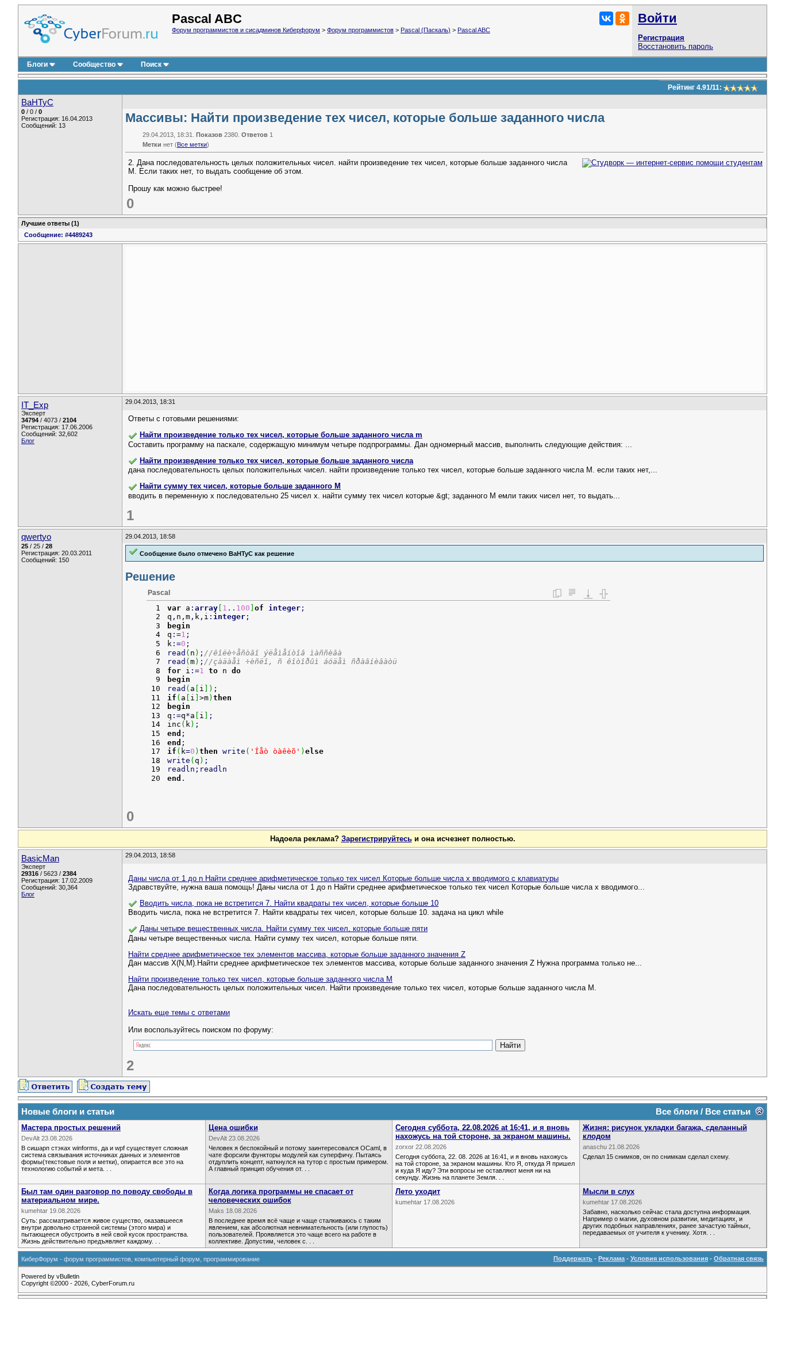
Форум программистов (360, 29)
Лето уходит (417, 1191)
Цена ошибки (233, 1127)
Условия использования (669, 1258)
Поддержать (572, 1258)
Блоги (37, 64)
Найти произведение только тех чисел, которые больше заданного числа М (260, 979)
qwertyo (36, 536)
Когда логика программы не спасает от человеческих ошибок (281, 1195)
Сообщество (94, 64)
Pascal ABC (473, 29)
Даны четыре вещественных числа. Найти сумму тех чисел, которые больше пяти (284, 928)
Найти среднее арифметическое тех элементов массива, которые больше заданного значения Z (296, 954)
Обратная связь (739, 1258)
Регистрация (661, 37)
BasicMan (40, 858)
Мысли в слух (608, 1191)
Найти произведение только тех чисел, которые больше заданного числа (276, 460)
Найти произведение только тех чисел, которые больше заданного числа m (281, 434)
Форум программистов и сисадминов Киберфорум (246, 29)
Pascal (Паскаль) (426, 29)
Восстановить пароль (675, 46)
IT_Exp (34, 405)
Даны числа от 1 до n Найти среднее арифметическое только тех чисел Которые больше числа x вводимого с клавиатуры (343, 878)
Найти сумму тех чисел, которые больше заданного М (240, 486)
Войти (657, 18)
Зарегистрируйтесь (376, 838)
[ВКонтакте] (606, 18)
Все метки (192, 144)
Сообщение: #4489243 (58, 234)
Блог (27, 440)
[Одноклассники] (622, 18)
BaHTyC (37, 102)
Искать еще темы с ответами (179, 1012)
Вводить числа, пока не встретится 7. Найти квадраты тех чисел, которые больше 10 (289, 903)
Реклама (611, 1258)
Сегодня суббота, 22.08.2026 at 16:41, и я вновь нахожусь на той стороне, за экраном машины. (483, 1131)
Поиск (151, 64)
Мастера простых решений (71, 1127)
